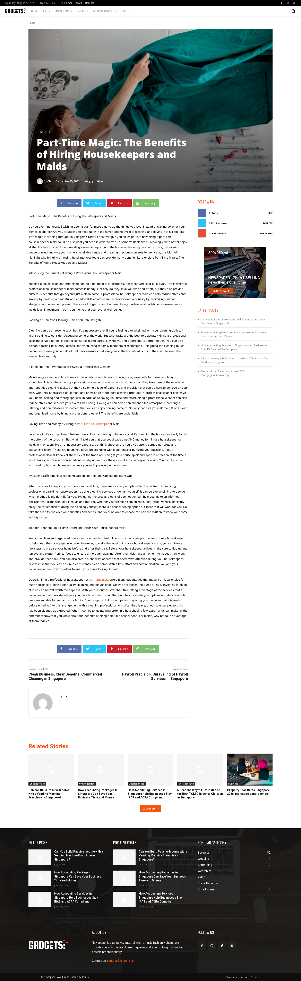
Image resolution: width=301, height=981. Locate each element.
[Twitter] (294, 3)
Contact (89, 3)
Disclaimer (66, 3)
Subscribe (266, 233)
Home (31, 23)
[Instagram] (287, 3)
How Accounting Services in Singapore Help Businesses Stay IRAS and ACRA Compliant (150, 793)
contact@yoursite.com (121, 960)
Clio (49, 181)
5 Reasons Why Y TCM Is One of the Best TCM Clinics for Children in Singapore (200, 793)
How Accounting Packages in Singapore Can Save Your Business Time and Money (98, 793)
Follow (268, 223)
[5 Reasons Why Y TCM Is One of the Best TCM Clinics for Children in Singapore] (200, 770)
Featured (44, 132)
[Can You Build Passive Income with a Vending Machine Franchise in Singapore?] (51, 770)
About (78, 3)
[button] (293, 11)
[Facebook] (281, 3)
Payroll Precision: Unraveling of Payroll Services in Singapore (155, 676)
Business (233, 783)
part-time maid (99, 579)
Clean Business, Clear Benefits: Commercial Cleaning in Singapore (65, 676)
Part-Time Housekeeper (93, 424)
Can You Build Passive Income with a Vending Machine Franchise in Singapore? (48, 793)
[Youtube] (232, 945)
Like (270, 213)
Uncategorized (37, 783)
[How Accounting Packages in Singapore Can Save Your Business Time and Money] (100, 770)
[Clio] (40, 181)
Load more (149, 808)
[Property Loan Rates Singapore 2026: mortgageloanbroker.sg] (250, 770)
